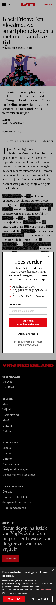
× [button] (52, 570)
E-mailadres (15, 304)
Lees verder (45, 589)
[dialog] (28, 586)
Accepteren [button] (14, 599)
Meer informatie (23, 341)
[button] (28, 593)
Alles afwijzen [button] (40, 599)
